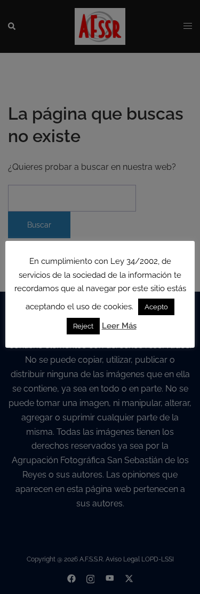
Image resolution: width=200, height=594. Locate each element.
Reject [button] (83, 326)
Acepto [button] (156, 307)
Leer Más (119, 326)
